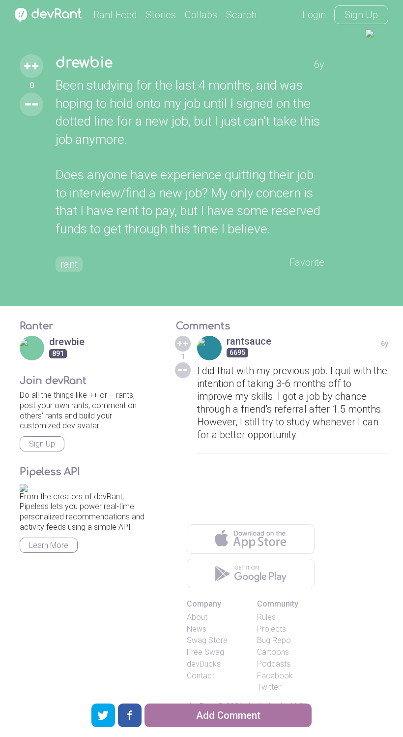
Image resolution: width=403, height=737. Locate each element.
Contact (200, 675)
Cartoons (273, 652)
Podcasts (273, 664)
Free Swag (205, 652)
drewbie (84, 63)
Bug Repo (274, 640)
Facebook (275, 675)
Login (314, 15)
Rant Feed (115, 15)
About (197, 617)
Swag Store (207, 640)
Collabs (201, 15)
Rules (266, 617)
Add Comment (228, 715)
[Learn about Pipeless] (24, 486)
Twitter (269, 687)
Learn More (48, 545)
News (196, 629)
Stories (161, 15)
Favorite (306, 262)
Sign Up (361, 15)
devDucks (204, 664)
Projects (271, 629)
